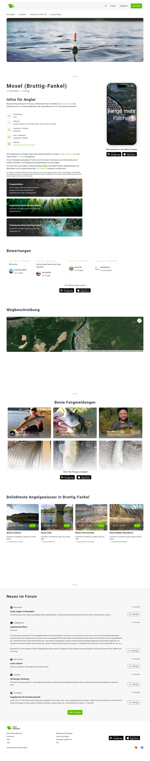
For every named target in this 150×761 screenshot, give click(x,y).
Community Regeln (62, 736)
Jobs (8, 742)
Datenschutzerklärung (14, 733)
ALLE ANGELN (41, 168)
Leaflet (64, 351)
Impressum (10, 736)
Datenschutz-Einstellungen (17, 748)
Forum (113, 6)
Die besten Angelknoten (64, 739)
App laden (136, 6)
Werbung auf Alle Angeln (64, 733)
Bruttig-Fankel (66, 104)
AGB (8, 739)
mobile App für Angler (67, 154)
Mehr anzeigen (75, 712)
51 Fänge (20, 157)
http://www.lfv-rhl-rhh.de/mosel (24, 145)
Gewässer (123, 6)
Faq (57, 742)
